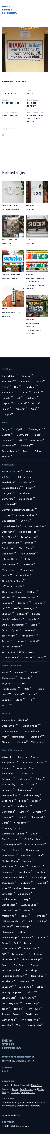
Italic (39, 330)
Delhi (4, 309)
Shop (37, 117)
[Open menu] (46, 9)
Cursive (5, 278)
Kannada (30, 323)
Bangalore (7, 205)
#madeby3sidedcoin (11, 1115)
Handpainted (10, 114)
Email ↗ (6, 1071)
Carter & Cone (28, 1092)
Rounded (6, 209)
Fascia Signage (10, 102)
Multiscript (36, 281)
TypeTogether (26, 1089)
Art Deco (6, 312)
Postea (15, 1089)
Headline (15, 1092)
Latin (30, 93)
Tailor (30, 121)
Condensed (31, 285)
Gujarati (41, 278)
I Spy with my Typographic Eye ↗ (18, 1060)
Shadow (32, 105)
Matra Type (36, 1085)
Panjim (12, 93)
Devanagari (15, 274)
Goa (4, 93)
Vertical (6, 316)
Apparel (31, 114)
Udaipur (5, 274)
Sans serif (33, 102)
